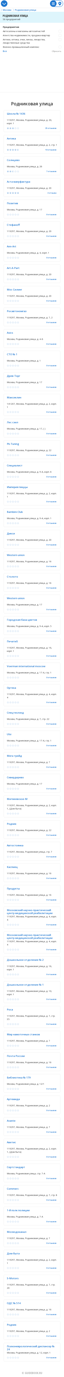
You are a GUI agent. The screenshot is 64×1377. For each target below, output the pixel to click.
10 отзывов (50, 150)
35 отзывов (50, 128)
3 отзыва (51, 193)
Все (5, 51)
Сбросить (56, 51)
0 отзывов (51, 214)
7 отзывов (51, 171)
